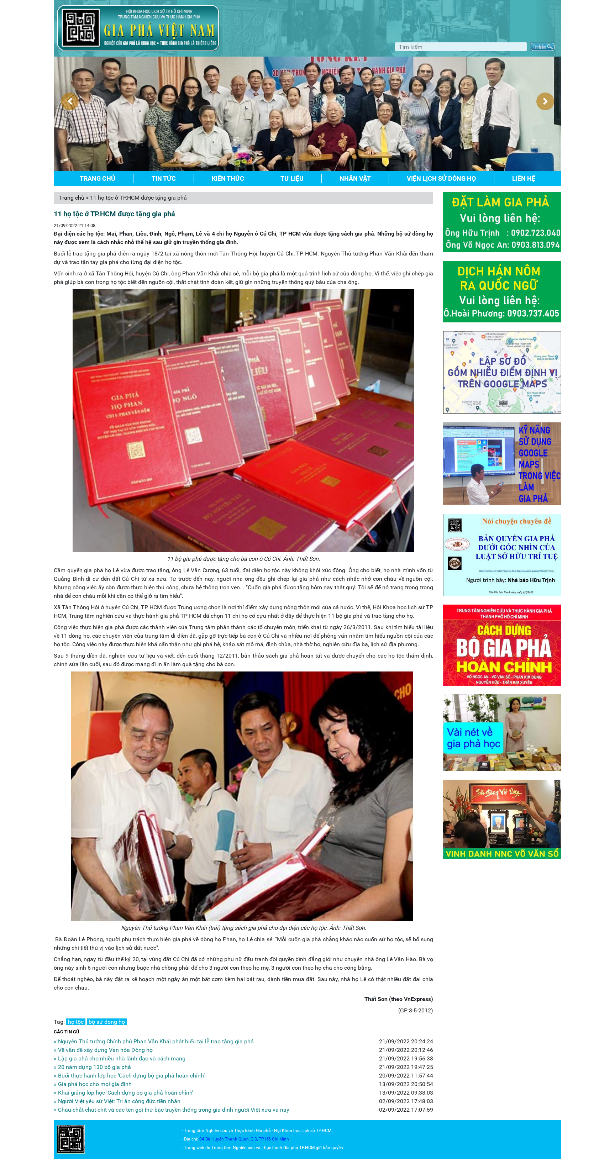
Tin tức (164, 178)
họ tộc (76, 1021)
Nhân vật (355, 178)
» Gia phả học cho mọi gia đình (93, 1084)
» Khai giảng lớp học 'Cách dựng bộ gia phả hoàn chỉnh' (123, 1092)
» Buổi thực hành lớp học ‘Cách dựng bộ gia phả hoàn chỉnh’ (129, 1075)
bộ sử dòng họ (107, 1021)
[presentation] (70, 101)
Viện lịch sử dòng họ (441, 178)
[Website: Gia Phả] (71, 1139)
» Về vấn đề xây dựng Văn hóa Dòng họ (103, 1050)
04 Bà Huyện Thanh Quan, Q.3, (229, 1139)
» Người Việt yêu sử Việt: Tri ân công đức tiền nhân (117, 1101)
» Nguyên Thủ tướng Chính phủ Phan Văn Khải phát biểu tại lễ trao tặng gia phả (154, 1041)
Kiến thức (228, 178)
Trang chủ (97, 178)
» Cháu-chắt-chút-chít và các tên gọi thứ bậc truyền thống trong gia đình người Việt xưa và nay (171, 1109)
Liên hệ (523, 178)
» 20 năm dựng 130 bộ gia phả (92, 1067)
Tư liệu (292, 178)
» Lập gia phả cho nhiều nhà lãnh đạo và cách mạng (119, 1058)
